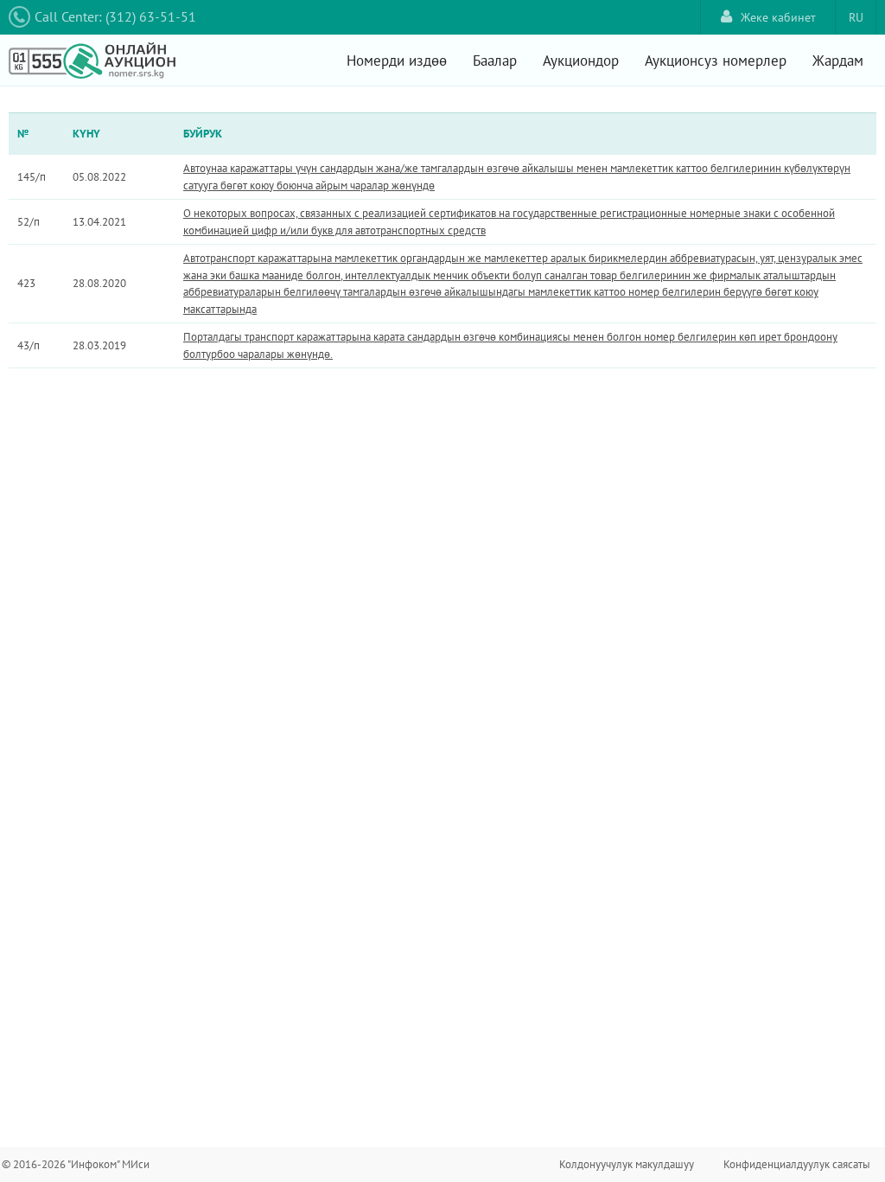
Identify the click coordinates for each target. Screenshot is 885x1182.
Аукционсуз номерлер (715, 60)
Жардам (837, 60)
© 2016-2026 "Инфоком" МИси (76, 1164)
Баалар (495, 60)
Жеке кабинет (778, 17)
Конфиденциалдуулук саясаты (796, 1164)
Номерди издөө (397, 60)
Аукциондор (581, 60)
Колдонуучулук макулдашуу (626, 1164)
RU (856, 17)
